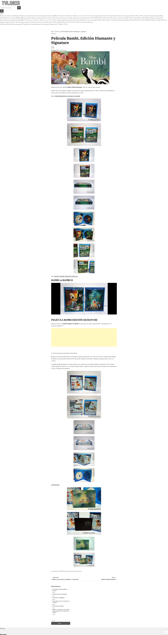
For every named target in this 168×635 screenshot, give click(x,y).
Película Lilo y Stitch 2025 (11, 18)
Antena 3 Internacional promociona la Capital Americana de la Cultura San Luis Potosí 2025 (72, 18)
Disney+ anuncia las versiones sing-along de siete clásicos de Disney (60, 611)
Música (28, 24)
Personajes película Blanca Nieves (125, 20)
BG (8, 24)
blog (10, 24)
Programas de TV (54, 24)
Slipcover (79, 571)
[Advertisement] (84, 337)
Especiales (39, 24)
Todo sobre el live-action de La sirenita (60, 601)
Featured (33, 24)
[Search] (19, 7)
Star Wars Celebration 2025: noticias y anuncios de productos (113, 18)
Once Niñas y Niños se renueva (140, 16)
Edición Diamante (72, 571)
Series (14, 24)
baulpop (53, 50)
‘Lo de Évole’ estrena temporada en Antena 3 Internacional (98, 16)
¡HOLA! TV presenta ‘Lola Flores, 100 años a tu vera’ (68, 16)
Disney (64, 571)
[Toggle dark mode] (2, 11)
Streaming (18, 24)
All (1, 24)
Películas (4, 24)
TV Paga (23, 24)
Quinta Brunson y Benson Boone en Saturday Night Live (33, 18)
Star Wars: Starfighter (58, 597)
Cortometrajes (46, 24)
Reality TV (62, 24)
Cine (66, 24)
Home (52, 31)
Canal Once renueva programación (123, 16)
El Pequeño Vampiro (58, 606)
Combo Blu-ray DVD (56, 571)
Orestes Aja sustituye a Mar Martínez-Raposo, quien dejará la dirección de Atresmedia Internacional (27, 16)
